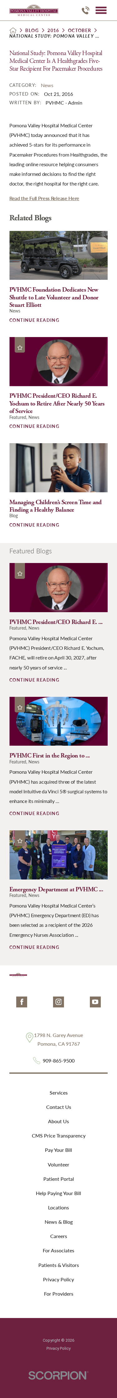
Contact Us (58, 1106)
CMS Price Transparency (58, 1135)
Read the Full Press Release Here (44, 198)
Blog (32, 30)
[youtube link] (95, 1002)
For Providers (58, 1293)
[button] (100, 10)
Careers (58, 1236)
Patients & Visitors (58, 1265)
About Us (58, 1121)
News (47, 85)
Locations (58, 1207)
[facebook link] (21, 1002)
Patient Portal (58, 1178)
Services (59, 1092)
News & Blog (59, 1221)
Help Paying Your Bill (58, 1193)
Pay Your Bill (58, 1149)
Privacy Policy (58, 1279)
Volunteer (58, 1164)
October (79, 30)
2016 (53, 30)
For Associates (58, 1250)
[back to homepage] (13, 30)
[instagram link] (58, 1002)
